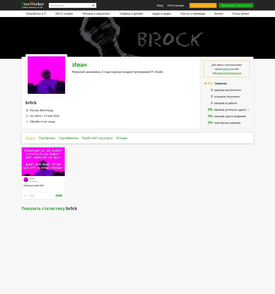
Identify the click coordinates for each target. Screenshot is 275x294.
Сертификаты (68, 138)
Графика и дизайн (131, 13)
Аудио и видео (161, 13)
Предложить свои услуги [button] (236, 5)
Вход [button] (160, 5)
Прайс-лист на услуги (97, 138)
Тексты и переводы (192, 13)
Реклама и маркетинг (96, 13)
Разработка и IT (36, 13)
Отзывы (121, 138)
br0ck (32, 178)
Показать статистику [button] (43, 208)
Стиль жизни (240, 13)
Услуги (30, 138)
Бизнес (219, 13)
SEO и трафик (64, 13)
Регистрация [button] (175, 5)
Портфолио (47, 138)
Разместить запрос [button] (203, 5)
